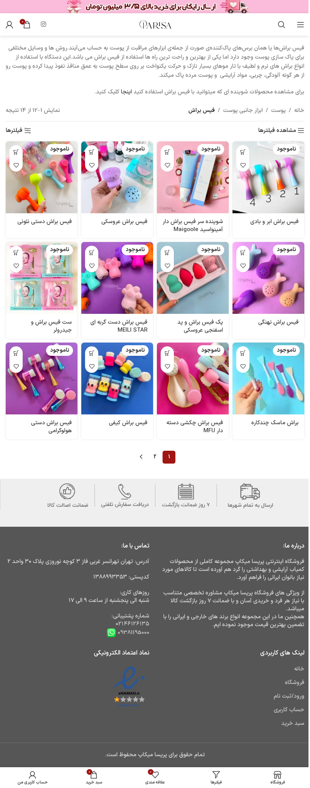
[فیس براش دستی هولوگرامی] (42, 378)
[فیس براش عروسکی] (117, 177)
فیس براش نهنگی (278, 322)
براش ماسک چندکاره (275, 423)
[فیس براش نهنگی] (268, 278)
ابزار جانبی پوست (243, 110)
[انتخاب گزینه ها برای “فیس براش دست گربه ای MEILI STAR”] (91, 252)
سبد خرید (292, 723)
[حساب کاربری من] (9, 24)
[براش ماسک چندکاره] (268, 378)
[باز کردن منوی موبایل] (300, 24)
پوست (278, 110)
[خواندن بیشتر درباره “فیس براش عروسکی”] (91, 151)
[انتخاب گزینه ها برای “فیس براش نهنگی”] (243, 252)
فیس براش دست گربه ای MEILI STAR (118, 326)
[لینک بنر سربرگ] (155, 6)
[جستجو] (281, 24)
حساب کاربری (289, 710)
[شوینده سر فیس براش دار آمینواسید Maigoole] (193, 177)
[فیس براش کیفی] (117, 378)
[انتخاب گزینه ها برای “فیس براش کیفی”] (91, 353)
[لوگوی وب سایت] (155, 24)
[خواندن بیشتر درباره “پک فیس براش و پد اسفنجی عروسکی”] (167, 252)
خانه (299, 110)
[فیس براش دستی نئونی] (42, 177)
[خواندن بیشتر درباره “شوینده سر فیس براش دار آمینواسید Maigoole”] (167, 151)
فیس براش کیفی (128, 423)
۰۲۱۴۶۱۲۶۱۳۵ (132, 624)
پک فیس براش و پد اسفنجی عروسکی (200, 326)
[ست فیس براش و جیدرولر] (42, 278)
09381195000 (132, 632)
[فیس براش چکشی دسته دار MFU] (193, 378)
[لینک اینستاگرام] (43, 25)
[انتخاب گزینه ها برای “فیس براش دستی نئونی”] (16, 151)
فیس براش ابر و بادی (274, 221)
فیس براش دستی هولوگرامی (51, 427)
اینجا (126, 92)
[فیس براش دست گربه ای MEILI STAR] (117, 278)
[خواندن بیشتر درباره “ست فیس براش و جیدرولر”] (16, 252)
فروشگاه (294, 682)
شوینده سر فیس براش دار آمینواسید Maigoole (193, 225)
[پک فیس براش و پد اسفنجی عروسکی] (193, 278)
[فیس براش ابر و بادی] (268, 177)
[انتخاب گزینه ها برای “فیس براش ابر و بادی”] (243, 151)
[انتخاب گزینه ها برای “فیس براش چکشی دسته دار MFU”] (167, 353)
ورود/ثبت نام (289, 696)
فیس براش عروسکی (124, 221)
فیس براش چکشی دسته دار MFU (194, 427)
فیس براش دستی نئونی (44, 221)
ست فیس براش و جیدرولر (51, 326)
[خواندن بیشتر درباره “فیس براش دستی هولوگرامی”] (16, 353)
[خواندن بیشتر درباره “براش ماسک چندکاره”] (243, 353)
